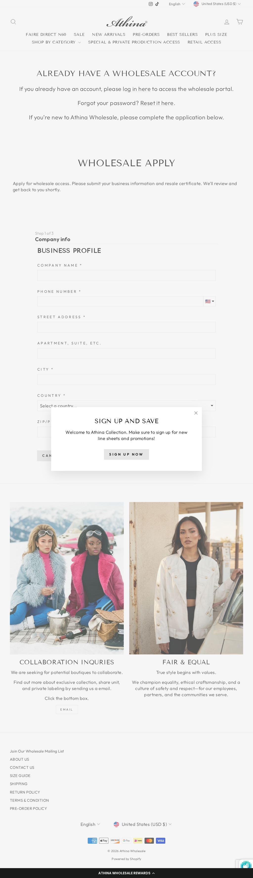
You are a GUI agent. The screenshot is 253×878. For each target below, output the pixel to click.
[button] (126, 873)
